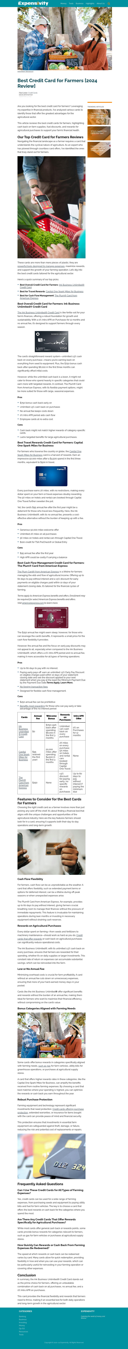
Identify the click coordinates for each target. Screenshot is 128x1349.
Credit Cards (32, 93)
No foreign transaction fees (34, 686)
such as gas (44, 1065)
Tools (71, 3)
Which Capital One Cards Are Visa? (98, 132)
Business (79, 3)
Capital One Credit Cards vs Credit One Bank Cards (98, 115)
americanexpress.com (33, 603)
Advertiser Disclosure (25, 71)
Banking (22, 1316)
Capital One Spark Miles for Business (64, 291)
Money (63, 3)
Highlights (90, 3)
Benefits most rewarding (32, 706)
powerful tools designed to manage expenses (41, 266)
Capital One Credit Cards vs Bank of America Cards (98, 148)
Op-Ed (21, 1328)
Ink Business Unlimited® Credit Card (24, 731)
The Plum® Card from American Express (24, 782)
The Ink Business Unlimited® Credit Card (39, 312)
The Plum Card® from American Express (38, 571)
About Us (101, 3)
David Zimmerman (26, 95)
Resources (23, 1332)
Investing (23, 1322)
